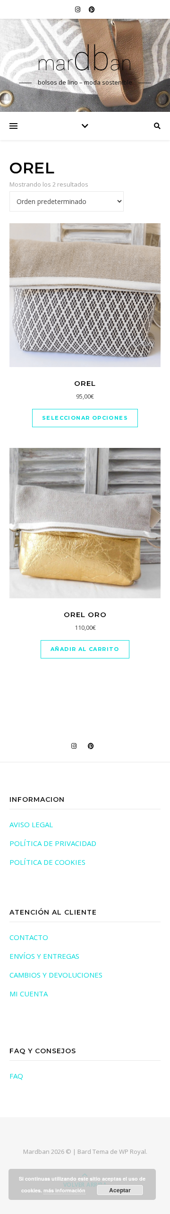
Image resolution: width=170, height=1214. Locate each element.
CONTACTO (28, 937)
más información (64, 1190)
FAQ (16, 1076)
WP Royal (132, 1151)
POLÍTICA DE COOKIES (47, 862)
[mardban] (85, 56)
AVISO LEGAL (31, 824)
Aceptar (120, 1190)
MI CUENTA (28, 993)
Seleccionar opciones (85, 418)
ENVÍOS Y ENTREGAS (44, 956)
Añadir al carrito (85, 649)
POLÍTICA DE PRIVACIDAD (52, 843)
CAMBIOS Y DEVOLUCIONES (55, 974)
